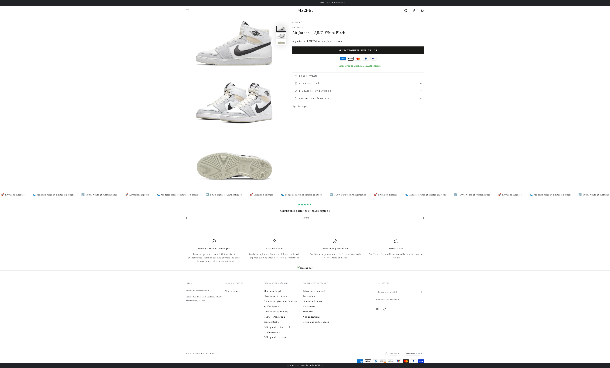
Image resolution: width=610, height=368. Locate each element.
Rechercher (309, 296)
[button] (406, 10)
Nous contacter (233, 291)
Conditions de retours (276, 311)
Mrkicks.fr (197, 353)
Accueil (296, 22)
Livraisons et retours (275, 296)
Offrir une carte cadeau (316, 322)
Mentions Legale (273, 291)
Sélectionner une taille (358, 50)
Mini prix (308, 311)
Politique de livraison (275, 337)
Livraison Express (312, 301)
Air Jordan (297, 28)
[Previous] (187, 218)
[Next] (422, 218)
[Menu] (187, 10)
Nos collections (311, 317)
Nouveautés (309, 306)
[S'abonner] (422, 292)
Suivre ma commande (314, 291)
